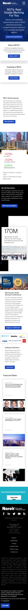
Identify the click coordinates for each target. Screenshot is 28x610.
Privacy (14, 543)
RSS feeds (14, 540)
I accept (5, 605)
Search (14, 538)
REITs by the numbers (9, 205)
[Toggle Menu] (23, 3)
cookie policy (6, 600)
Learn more (9, 367)
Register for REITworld (13, 327)
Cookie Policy (14, 546)
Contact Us (14, 552)
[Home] (10, 3)
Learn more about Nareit (14, 36)
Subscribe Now (14, 498)
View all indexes (9, 121)
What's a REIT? (14, 56)
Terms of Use (14, 549)
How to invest (14, 78)
